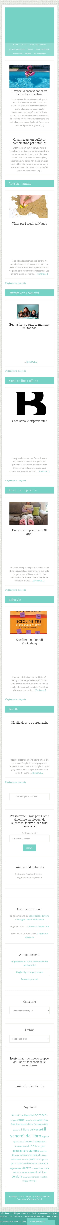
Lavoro (24, 1146)
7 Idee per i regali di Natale (29, 223)
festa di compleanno (19, 1124)
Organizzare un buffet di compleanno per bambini (29, 141)
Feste (31, 1124)
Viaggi (25, 1177)
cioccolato (33, 1120)
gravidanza (16, 1130)
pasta (32, 1159)
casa (27, 1120)
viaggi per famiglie (29, 1181)
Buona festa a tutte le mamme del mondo (29, 326)
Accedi (39, 1199)
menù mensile (33, 1155)
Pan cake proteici (29, 979)
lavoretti (29, 1141)
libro (25, 1151)
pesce (45, 1159)
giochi (45, 1124)
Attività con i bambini (23, 1115)
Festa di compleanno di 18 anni (29, 532)
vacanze (25, 1172)
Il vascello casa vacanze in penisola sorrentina (29, 92)
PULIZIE (38, 1163)
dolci (40, 1120)
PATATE (39, 1159)
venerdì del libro (38, 1172)
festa (46, 1120)
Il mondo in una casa (38, 926)
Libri (31, 1146)
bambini (41, 1115)
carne (20, 1120)
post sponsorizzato (22, 1163)
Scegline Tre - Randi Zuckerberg (29, 641)
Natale (25, 1159)
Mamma (33, 1150)
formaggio (38, 1124)
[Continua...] (42, 274)
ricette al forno (37, 1168)
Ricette (26, 1168)
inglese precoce (18, 1142)
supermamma (29, 25)
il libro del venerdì (32, 1129)
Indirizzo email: (29, 833)
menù (23, 1155)
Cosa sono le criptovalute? (29, 421)
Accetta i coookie (37, 1221)
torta (19, 1172)
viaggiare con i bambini (37, 1177)
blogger (14, 1120)
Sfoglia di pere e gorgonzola (29, 722)
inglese (45, 1136)
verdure (17, 1176)
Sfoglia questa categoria (15, 283)
